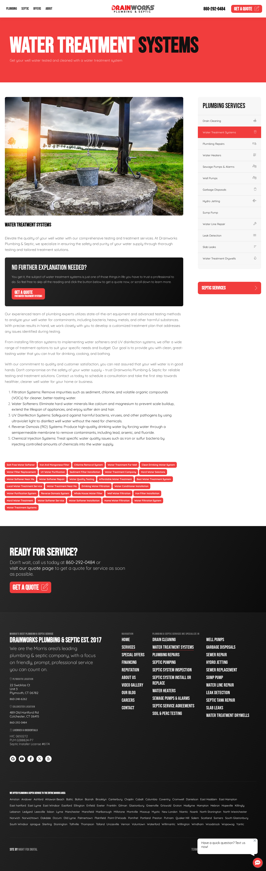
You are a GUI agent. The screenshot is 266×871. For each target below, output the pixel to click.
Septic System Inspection (172, 670)
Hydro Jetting (211, 201)
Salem (195, 818)
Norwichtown (30, 818)
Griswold (165, 805)
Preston (157, 818)
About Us (129, 677)
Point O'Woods (117, 818)
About (49, 9)
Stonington (60, 824)
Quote (243, 9)
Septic (25, 9)
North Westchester (235, 811)
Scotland (206, 818)
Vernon (125, 824)
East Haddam (208, 799)
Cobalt (140, 799)
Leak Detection (212, 235)
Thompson (87, 824)
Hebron (215, 805)
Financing (129, 662)
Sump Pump (210, 212)
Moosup (145, 811)
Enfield (90, 805)
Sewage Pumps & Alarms (218, 166)
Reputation (130, 670)
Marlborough (104, 811)
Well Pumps (210, 178)
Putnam (169, 818)
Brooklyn (101, 799)
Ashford (38, 799)
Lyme (59, 811)
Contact (128, 708)
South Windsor (19, 824)
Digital (33, 849)
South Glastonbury (236, 818)
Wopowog (228, 824)
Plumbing (11, 9)
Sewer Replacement (221, 670)
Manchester (72, 811)
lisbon (50, 811)
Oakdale (46, 818)
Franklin (111, 805)
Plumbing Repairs (214, 144)
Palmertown (85, 818)
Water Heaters (212, 155)
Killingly (239, 805)
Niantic (183, 811)
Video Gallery (132, 685)
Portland (145, 818)
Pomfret (133, 818)
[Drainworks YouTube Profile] (22, 759)
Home (126, 639)
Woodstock (213, 824)
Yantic (240, 824)
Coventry (164, 799)
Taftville (74, 824)
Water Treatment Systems (219, 132)
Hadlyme (189, 805)
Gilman (122, 805)
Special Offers (133, 655)
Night (21, 849)
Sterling (47, 824)
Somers (218, 818)
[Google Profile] (13, 759)
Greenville (152, 805)
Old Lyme (70, 818)
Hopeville (227, 805)
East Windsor (51, 805)
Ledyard (27, 811)
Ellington (79, 805)
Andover (26, 799)
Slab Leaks (209, 247)
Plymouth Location (22, 679)
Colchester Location (23, 706)
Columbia (151, 799)
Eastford (67, 805)
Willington (183, 824)
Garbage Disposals (214, 189)
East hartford (18, 805)
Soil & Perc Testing (167, 713)
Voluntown (138, 824)
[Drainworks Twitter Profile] (39, 759)
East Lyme (34, 805)
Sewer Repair (216, 655)
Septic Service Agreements (173, 706)
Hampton (203, 805)
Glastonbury (136, 805)
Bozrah (89, 799)
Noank (194, 811)
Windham (198, 824)
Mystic (156, 811)
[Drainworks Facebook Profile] (30, 759)
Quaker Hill (182, 818)
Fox (27, 849)
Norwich (15, 818)
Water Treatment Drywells (219, 258)
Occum (57, 818)
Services (128, 647)
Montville (132, 811)
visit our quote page (32, 568)
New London (169, 811)
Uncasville (113, 824)
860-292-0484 (214, 9)
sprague (35, 824)
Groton (177, 805)
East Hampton (228, 799)
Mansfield (88, 811)
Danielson (192, 799)
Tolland (100, 824)
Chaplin (129, 799)
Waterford (153, 824)
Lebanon (15, 811)
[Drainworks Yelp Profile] (48, 759)
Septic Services (214, 288)
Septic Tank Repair (220, 700)
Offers (37, 9)
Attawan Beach (54, 799)
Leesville (39, 811)
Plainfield (100, 818)
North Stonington (210, 811)
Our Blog (129, 693)
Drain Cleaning (212, 121)
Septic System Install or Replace (171, 680)
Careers (128, 700)
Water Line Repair (214, 224)
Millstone (119, 811)
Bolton (79, 799)
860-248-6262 (18, 699)
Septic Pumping (164, 662)
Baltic (69, 799)
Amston (14, 799)
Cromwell (178, 799)
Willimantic (168, 824)
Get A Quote (28, 294)
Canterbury (115, 799)
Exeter (101, 805)
